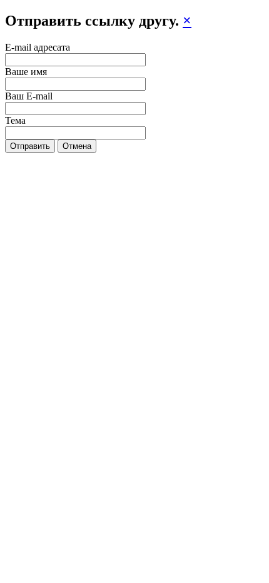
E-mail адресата (37, 47)
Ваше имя (26, 71)
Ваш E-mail (29, 96)
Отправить (30, 146)
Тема (15, 120)
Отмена (77, 146)
